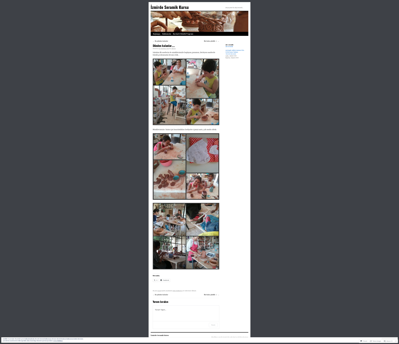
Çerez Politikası (58, 341)
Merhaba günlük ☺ (211, 41)
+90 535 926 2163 (230, 54)
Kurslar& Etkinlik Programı (183, 34)
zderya (173, 48)
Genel (159, 291)
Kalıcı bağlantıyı (177, 291)
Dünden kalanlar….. (164, 45)
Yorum (213, 325)
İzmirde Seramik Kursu (170, 7)
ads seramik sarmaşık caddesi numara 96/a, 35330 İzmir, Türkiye (234, 49)
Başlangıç (156, 34)
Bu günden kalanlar (160, 41)
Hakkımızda (166, 34)
